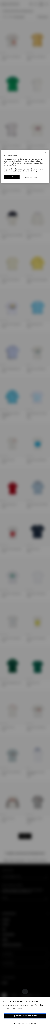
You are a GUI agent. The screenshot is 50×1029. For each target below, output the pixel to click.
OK (11, 177)
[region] (25, 166)
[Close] (25, 991)
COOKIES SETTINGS (29, 177)
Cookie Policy (32, 171)
